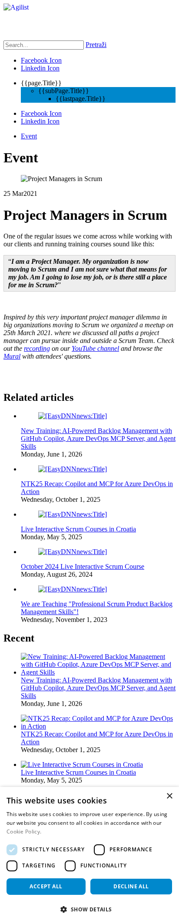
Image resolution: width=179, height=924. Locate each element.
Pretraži (96, 44)
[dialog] (89, 855)
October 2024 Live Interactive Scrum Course (82, 566)
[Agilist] (16, 7)
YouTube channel (95, 348)
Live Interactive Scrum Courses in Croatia (78, 529)
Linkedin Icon (40, 68)
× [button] (169, 796)
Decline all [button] (131, 886)
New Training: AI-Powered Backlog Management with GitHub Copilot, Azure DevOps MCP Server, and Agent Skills (98, 438)
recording (37, 348)
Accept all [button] (46, 886)
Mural (11, 356)
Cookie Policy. (24, 831)
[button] (89, 909)
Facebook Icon (41, 60)
